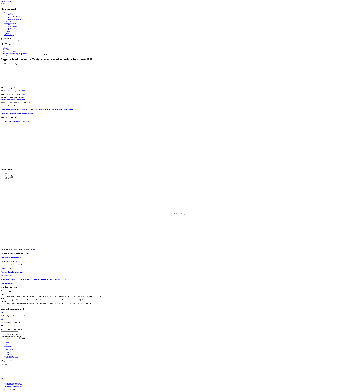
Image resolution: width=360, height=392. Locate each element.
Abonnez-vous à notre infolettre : (12, 336)
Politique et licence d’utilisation (13, 386)
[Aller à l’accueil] (6, 1)
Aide (5, 344)
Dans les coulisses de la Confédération (15, 53)
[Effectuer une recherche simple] (1, 3)
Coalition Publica (13, 26)
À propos (13, 23)
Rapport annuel (12, 30)
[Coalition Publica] (6, 379)
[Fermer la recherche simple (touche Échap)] (3, 3)
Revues (10, 14)
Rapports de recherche (14, 19)
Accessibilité (8, 346)
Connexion (7, 21)
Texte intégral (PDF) (10, 121)
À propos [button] (7, 23)
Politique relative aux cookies (13, 385)
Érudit (10, 25)
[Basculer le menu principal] (1, 5)
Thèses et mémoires (14, 16)
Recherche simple (6, 38)
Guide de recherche (10, 348)
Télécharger (33, 249)
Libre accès (11, 28)
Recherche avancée (10, 31)
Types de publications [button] (10, 13)
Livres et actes (12, 18)
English (6, 33)
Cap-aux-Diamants (10, 51)
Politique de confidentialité (12, 383)
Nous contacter (8, 349)
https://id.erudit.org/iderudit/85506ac (15, 91)
